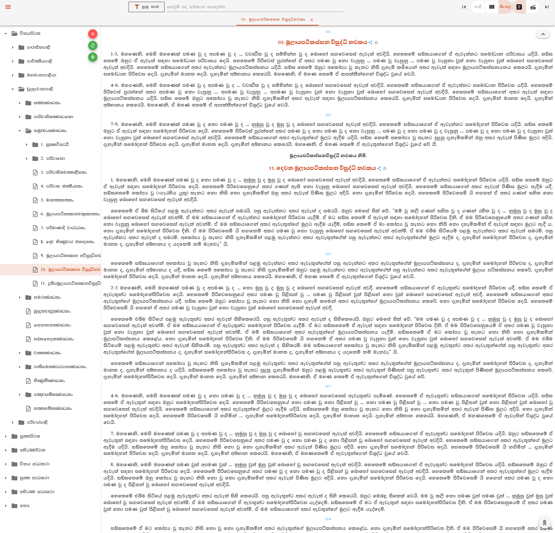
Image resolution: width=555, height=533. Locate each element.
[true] (533, 7)
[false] (519, 7)
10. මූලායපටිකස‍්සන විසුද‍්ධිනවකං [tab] (273, 19)
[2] (492, 7)
